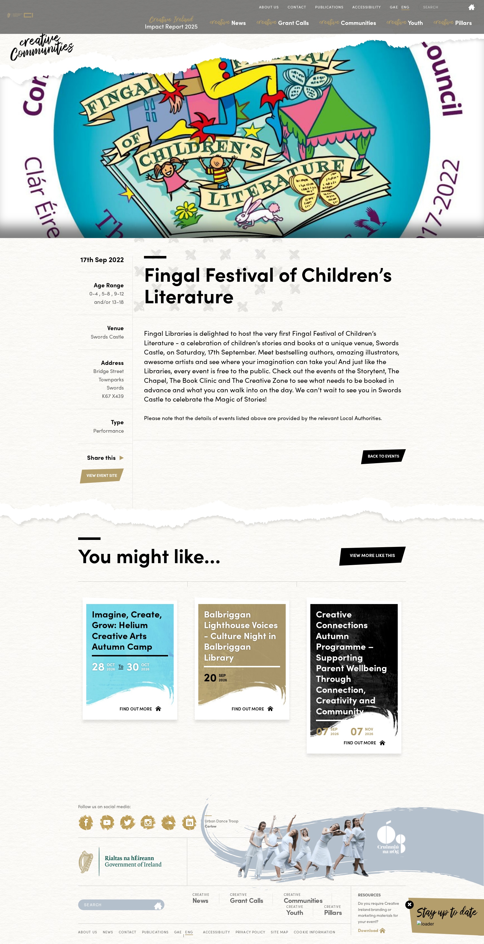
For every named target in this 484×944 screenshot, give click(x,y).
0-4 (94, 293)
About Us (269, 7)
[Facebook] (86, 823)
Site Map (279, 932)
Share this (101, 457)
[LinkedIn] (189, 823)
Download (368, 930)
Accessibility (366, 7)
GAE (394, 7)
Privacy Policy (250, 932)
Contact (297, 7)
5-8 (106, 293)
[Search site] (472, 7)
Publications (329, 7)
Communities (348, 22)
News (228, 22)
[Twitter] (128, 823)
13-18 (118, 302)
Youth (405, 22)
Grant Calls (283, 22)
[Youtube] (107, 823)
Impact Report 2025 (171, 22)
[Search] (158, 906)
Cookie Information (314, 932)
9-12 (119, 293)
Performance (108, 430)
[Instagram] (148, 823)
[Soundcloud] (169, 823)
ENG (405, 7)
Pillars (453, 22)
